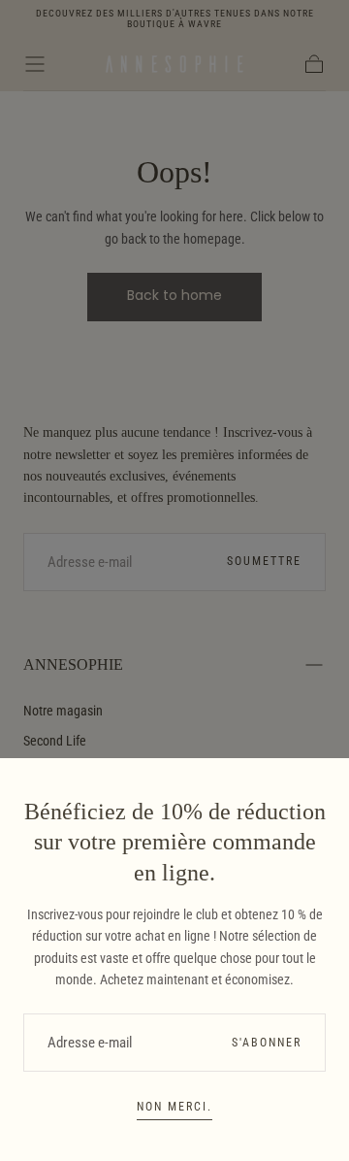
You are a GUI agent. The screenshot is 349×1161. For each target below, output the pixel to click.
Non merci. (174, 1106)
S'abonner (266, 1042)
